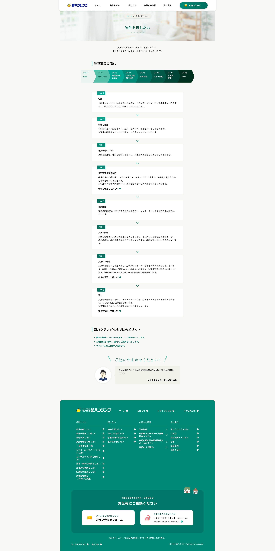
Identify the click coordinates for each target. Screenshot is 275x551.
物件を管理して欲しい (108, 189)
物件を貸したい (83, 437)
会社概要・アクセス (180, 437)
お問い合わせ (195, 5)
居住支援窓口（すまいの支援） (84, 477)
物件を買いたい (115, 429)
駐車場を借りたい (116, 441)
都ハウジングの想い (180, 429)
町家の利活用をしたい (86, 471)
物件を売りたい (83, 429)
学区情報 (143, 429)
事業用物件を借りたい (118, 437)
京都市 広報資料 (146, 447)
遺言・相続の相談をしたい (88, 463)
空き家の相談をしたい (86, 467)
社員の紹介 (176, 449)
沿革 (173, 441)
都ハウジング (77, 5)
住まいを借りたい (116, 433)
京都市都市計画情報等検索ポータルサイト (151, 441)
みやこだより (190, 410)
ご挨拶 (174, 433)
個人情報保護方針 (78, 544)
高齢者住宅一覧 (86, 445)
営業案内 (175, 445)
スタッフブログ (164, 410)
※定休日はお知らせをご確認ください (167, 521)
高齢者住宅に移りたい (86, 441)
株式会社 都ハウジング (93, 410)
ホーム (98, 5)
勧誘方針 (95, 544)
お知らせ (141, 410)
